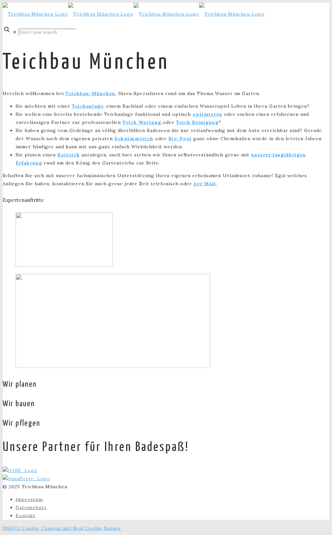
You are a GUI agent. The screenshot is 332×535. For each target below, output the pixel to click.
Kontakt (25, 515)
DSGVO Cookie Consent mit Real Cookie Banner (62, 528)
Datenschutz (31, 507)
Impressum (29, 499)
